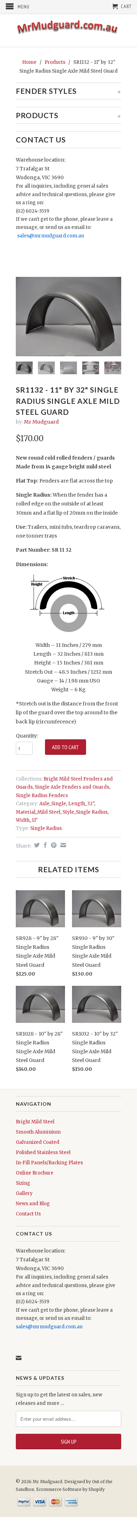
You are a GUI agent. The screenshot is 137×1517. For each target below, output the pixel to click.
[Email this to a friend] (62, 845)
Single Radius (46, 828)
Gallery (24, 1193)
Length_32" (81, 804)
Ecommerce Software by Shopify (70, 1489)
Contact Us (28, 1214)
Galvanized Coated (37, 1142)
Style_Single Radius (85, 812)
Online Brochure (34, 1173)
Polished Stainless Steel (43, 1152)
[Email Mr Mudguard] (18, 1358)
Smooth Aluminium (38, 1132)
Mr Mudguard (41, 422)
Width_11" (27, 820)
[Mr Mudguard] (68, 30)
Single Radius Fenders (42, 796)
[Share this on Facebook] (44, 845)
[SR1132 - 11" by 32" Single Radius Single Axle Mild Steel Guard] (68, 316)
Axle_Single (52, 804)
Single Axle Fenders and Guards (72, 787)
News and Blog (33, 1204)
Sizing (23, 1183)
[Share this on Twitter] (36, 845)
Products (55, 62)
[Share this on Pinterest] (53, 845)
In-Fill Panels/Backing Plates (49, 1163)
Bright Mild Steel (35, 1122)
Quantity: (27, 736)
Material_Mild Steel (38, 812)
